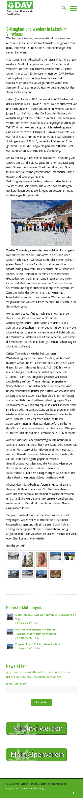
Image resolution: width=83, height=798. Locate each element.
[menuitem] (62, 8)
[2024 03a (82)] (41, 574)
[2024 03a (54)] (41, 559)
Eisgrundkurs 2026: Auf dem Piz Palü (37, 644)
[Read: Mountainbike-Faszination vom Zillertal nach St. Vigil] (9, 617)
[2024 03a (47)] (27, 559)
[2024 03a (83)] (56, 574)
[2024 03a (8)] (27, 574)
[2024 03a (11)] (13, 559)
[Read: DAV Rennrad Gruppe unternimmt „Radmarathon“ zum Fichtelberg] (9, 631)
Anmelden (41, 702)
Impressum (12, 788)
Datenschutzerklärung (32, 788)
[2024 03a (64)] (70, 559)
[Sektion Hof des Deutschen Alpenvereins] (34, 8)
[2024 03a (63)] (56, 559)
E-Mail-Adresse (16, 683)
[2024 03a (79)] (13, 574)
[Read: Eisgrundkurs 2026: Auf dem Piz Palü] (9, 646)
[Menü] (71, 8)
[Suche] (62, 8)
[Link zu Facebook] (74, 793)
